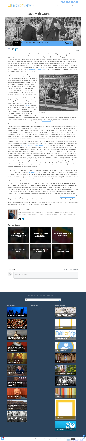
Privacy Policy (54, 295)
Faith (42, 42)
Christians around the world (67, 197)
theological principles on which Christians (32, 145)
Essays (40, 5)
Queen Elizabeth (46, 121)
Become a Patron (41, 295)
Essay (38, 42)
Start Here (30, 295)
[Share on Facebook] (9, 50)
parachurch (47, 128)
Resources (59, 5)
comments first (74, 269)
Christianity (34, 42)
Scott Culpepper (27, 42)
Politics (46, 42)
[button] (77, 6)
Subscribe (67, 5)
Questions (52, 5)
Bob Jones (27, 105)
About (34, 5)
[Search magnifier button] (59, 300)
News (46, 5)
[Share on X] (13, 50)
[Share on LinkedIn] (16, 50)
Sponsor (48, 295)
